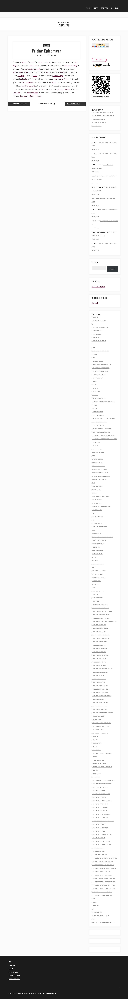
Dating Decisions (98, 415)
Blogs (94, 381)
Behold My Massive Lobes (101, 368)
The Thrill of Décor (99, 797)
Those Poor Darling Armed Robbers (104, 858)
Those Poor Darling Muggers (102, 875)
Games (94, 493)
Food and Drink (97, 486)
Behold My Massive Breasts (101, 364)
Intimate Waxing (97, 550)
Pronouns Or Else (98, 716)
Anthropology (97, 330)
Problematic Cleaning (100, 628)
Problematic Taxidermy (100, 702)
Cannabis (95, 395)
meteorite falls (61, 79)
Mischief (95, 560)
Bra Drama (95, 388)
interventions (32, 93)
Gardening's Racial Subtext (102, 496)
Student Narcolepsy (99, 763)
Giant (62, 72)
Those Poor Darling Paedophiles (103, 878)
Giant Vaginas (97, 503)
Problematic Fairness (99, 648)
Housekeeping (97, 523)
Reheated (104, 8)
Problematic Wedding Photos (102, 712)
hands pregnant (28, 86)
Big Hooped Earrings (99, 374)
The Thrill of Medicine (100, 817)
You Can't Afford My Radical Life (103, 922)
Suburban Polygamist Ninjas (102, 767)
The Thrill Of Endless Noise (102, 800)
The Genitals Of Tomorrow (101, 783)
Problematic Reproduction (101, 696)
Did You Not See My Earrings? (102, 428)
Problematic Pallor (99, 675)
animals (23, 79)
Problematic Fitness (99, 652)
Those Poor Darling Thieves (102, 892)
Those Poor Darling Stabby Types (104, 888)
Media (94, 557)
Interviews (96, 547)
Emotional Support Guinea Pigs (103, 435)
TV (92, 909)
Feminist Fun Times (98, 466)
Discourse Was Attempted (101, 432)
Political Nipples (98, 591)
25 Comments (52, 55)
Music (94, 567)
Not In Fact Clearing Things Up (103, 116)
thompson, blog (92, 8)
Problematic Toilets (99, 706)
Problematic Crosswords (101, 638)
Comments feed (14, 975)
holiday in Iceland (32, 69)
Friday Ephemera (47, 51)
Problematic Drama (98, 645)
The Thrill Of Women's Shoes (102, 844)
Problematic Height (99, 658)
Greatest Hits (97, 510)
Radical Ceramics (98, 729)
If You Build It (97, 533)
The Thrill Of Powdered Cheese (103, 821)
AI (92, 324)
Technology (96, 773)
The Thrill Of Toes (98, 831)
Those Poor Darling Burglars (102, 861)
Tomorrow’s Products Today (102, 895)
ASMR (93, 347)
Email (117, 8)
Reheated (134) (96, 126)
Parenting (95, 584)
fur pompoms (27, 82)
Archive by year (98, 287)
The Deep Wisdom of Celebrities (103, 780)
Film (93, 483)
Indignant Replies (98, 543)
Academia (95, 317)
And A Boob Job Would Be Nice (102, 112)
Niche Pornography (99, 570)
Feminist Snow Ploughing (101, 476)
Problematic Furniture (100, 655)
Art (93, 344)
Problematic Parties (99, 679)
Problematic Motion (99, 665)
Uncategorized (97, 912)
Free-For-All (96, 489)
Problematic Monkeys (99, 662)
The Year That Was (98, 851)
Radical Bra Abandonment (101, 726)
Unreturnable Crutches (100, 915)
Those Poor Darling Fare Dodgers (104, 868)
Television (95, 777)
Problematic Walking (99, 709)
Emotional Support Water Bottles (104, 439)
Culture (95, 408)
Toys (93, 898)
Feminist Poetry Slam (99, 469)
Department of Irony (99, 422)
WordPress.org (14, 979)
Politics (95, 594)
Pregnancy (96, 601)
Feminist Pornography (100, 472)
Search (112, 269)
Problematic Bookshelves (101, 614)
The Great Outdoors (99, 790)
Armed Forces (96, 337)
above (54, 82)
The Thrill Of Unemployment (102, 834)
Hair (93, 513)
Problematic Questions (100, 692)
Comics (94, 405)
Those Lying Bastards (99, 854)
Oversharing (96, 581)
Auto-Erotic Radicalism (100, 351)
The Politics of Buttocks (101, 794)
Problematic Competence (101, 635)
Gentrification (97, 499)
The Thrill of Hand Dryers (101, 814)
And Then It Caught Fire (100, 327)
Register (12, 965)
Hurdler (16, 93)
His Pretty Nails (97, 516)
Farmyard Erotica (98, 452)
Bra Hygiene (96, 391)
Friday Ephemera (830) (99, 122)
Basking (94, 354)
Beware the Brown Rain (100, 371)
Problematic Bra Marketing (101, 618)
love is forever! (28, 62)
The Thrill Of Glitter (99, 811)
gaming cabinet (63, 89)
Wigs (93, 919)
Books (94, 385)
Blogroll (95, 303)
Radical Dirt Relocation (100, 733)
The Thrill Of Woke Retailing (102, 841)
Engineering (96, 442)
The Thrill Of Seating (99, 824)
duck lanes (32, 66)
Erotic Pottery (97, 449)
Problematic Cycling (99, 641)
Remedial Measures (98, 119)
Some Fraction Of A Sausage (101, 753)
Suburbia (95, 770)
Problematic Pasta (98, 682)
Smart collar (43, 62)
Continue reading (47, 104)
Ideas (93, 530)
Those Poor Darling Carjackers (103, 865)
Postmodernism (97, 598)
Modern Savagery (98, 564)
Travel (94, 902)
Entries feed (13, 972)
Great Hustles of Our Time (101, 506)
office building (71, 66)
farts (48, 72)
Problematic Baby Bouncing (102, 611)
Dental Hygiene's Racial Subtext (103, 418)
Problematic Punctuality (101, 689)
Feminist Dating (97, 462)
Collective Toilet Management (103, 401)
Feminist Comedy (97, 459)
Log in (11, 969)
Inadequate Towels (99, 540)
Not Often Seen (97, 574)
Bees (93, 357)
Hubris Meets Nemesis (99, 527)
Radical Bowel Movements (101, 723)
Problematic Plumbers (100, 685)
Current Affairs (97, 412)
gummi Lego (57, 76)
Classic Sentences (98, 398)
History (94, 520)
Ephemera (46, 46)
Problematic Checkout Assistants (104, 621)
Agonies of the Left (99, 320)
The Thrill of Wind (98, 838)
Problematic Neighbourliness (102, 669)
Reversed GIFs (96, 743)
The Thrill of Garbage (100, 807)
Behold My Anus (97, 361)
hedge (21, 76)
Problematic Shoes (98, 699)
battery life (18, 72)
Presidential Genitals (100, 604)
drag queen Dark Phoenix (30, 96)
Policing (95, 587)
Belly (28, 72)
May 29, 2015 (41, 55)
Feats (94, 456)
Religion (95, 740)
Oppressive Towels (98, 577)
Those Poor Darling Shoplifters (103, 885)
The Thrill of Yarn (98, 848)
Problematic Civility (99, 625)
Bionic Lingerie (97, 378)
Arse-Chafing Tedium (99, 341)
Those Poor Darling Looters (102, 871)
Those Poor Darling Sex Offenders (104, 882)
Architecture (96, 334)
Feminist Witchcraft (99, 479)
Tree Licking (96, 905)
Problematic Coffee (99, 631)
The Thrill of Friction (100, 804)
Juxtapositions (97, 554)
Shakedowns (96, 750)
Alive (35, 76)
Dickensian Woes (98, 425)
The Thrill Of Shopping (100, 827)
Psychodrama (96, 719)
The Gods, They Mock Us (100, 787)
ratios (40, 89)
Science (94, 746)
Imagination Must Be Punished (102, 537)
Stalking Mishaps (98, 760)
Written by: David (73, 104)
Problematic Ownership (100, 672)
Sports (94, 756)
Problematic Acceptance (100, 608)
